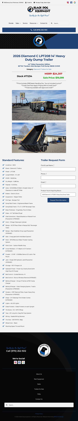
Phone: (44, 174)
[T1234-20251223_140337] (39, 123)
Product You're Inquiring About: (51, 190)
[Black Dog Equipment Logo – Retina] (39, 7)
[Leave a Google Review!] (75, 2)
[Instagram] (68, 2)
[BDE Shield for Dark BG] (44, 344)
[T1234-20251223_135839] (39, 91)
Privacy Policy (39, 413)
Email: (43, 182)
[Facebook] (71, 2)
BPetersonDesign (59, 416)
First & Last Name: (47, 165)
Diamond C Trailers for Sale (42, 69)
